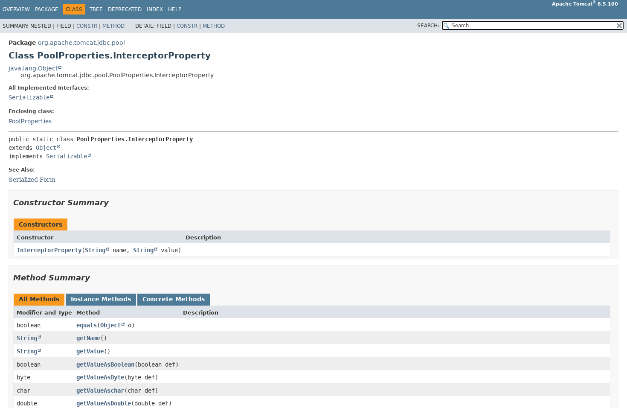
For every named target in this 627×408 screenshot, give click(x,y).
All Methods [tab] (39, 299)
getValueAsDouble (103, 403)
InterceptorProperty (49, 250)
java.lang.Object (33, 68)
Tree (96, 9)
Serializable (29, 97)
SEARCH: (428, 26)
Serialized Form (32, 179)
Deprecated (125, 9)
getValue (90, 351)
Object (46, 147)
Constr (86, 26)
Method (113, 26)
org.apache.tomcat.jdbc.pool (81, 42)
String (95, 250)
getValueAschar (100, 390)
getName (88, 338)
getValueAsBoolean (105, 364)
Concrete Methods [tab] (173, 299)
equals (86, 325)
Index (155, 9)
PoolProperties (30, 121)
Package (46, 9)
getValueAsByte (100, 377)
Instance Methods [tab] (101, 299)
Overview (16, 9)
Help (174, 9)
